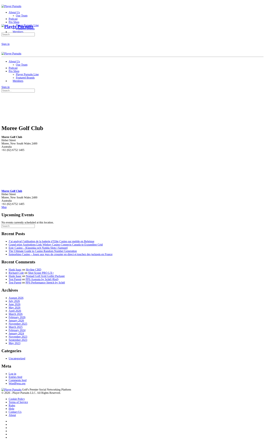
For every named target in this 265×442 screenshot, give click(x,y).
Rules (12, 405)
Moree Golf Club (11, 190)
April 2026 (15, 310)
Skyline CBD (33, 269)
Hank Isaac (15, 269)
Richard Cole (16, 272)
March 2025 (16, 326)
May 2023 (14, 343)
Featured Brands (25, 77)
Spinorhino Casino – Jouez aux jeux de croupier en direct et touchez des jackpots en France (60, 254)
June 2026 (14, 304)
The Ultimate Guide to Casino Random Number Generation (43, 251)
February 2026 (17, 317)
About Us (14, 61)
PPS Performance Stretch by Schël (45, 282)
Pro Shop (14, 71)
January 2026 (16, 320)
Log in (12, 373)
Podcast (13, 67)
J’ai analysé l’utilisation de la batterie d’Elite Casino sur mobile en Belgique (51, 241)
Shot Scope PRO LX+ (41, 272)
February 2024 (17, 330)
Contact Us (15, 411)
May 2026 (14, 307)
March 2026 (16, 314)
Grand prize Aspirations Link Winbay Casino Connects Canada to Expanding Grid (56, 244)
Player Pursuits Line (27, 74)
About (12, 415)
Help (11, 408)
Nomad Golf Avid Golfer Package (45, 276)
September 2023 (18, 339)
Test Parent (15, 279)
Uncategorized (17, 358)
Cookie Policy (17, 398)
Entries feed (15, 376)
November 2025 (18, 323)
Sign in (5, 44)
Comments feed (17, 380)
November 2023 (18, 336)
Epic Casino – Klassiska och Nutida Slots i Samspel (38, 247)
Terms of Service (18, 402)
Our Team (21, 64)
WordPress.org (17, 383)
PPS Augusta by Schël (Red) (42, 279)
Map (4, 207)
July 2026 (14, 301)
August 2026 (16, 297)
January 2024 (16, 333)
